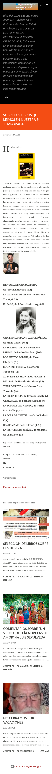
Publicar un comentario (15, 487)
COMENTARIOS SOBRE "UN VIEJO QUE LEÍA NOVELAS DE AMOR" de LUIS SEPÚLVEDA (25, 633)
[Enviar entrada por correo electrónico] (4, 464)
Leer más (7, 580)
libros (6, 458)
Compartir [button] (9, 467)
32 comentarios (25, 751)
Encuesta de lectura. (26, 454)
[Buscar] (40, 4)
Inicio (7, 97)
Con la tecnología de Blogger (27, 766)
